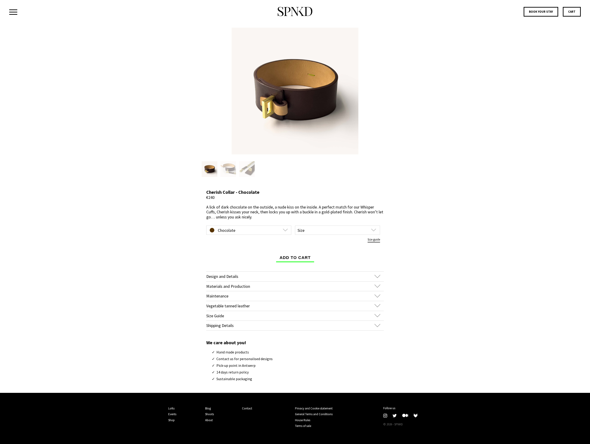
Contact (247, 408)
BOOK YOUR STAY (541, 12)
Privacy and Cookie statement (314, 408)
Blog (208, 408)
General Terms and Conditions (314, 414)
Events (172, 414)
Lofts (171, 408)
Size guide (374, 239)
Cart (571, 12)
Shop (171, 420)
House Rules (302, 420)
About (209, 420)
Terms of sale (303, 426)
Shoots (209, 414)
